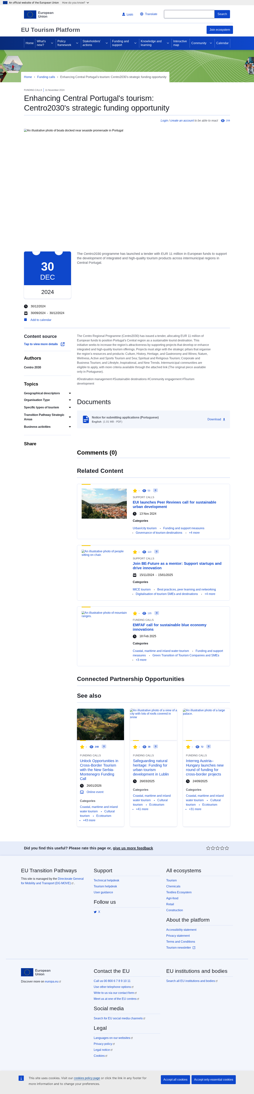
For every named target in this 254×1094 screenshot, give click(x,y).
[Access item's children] (52, 43)
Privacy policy (103, 1043)
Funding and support (120, 43)
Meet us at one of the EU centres (115, 998)
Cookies (99, 1055)
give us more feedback (133, 848)
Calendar (222, 43)
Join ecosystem (220, 29)
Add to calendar (40, 319)
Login (164, 120)
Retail (170, 904)
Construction (174, 910)
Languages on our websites (112, 1037)
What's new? (41, 43)
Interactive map (180, 43)
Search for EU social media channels (118, 1018)
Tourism (171, 880)
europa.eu (51, 981)
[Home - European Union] (38, 14)
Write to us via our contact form (114, 992)
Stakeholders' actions (92, 43)
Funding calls (46, 77)
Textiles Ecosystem (179, 892)
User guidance (103, 892)
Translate (151, 14)
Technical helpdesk (106, 880)
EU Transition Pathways (49, 870)
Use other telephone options (112, 986)
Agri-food (172, 898)
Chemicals (173, 886)
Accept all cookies (175, 1079)
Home (30, 43)
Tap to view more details (41, 344)
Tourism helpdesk (105, 886)
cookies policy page (87, 1078)
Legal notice (102, 1049)
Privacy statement (178, 935)
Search (222, 14)
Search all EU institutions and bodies (190, 980)
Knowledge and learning (151, 43)
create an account (182, 120)
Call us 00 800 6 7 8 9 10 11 (112, 980)
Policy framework (64, 43)
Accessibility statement (181, 929)
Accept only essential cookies (213, 1079)
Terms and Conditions (180, 941)
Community (198, 43)
